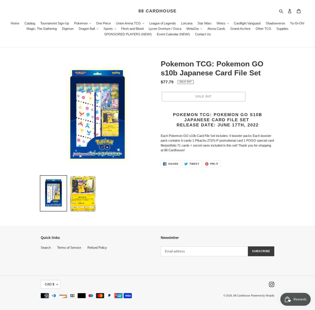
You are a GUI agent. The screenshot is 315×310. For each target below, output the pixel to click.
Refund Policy (97, 247)
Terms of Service (69, 247)
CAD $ (49, 284)
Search (46, 247)
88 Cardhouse (157, 11)
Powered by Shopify (262, 295)
